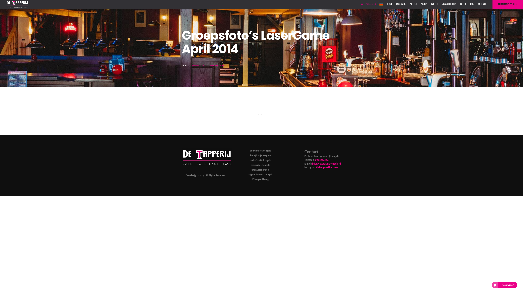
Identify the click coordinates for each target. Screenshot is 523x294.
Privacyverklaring (260, 179)
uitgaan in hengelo (260, 169)
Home (185, 65)
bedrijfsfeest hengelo (260, 150)
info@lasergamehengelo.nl (326, 163)
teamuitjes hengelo (260, 164)
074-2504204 (321, 159)
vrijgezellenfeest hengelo (260, 174)
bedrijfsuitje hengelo (260, 155)
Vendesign (191, 175)
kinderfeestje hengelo (260, 160)
